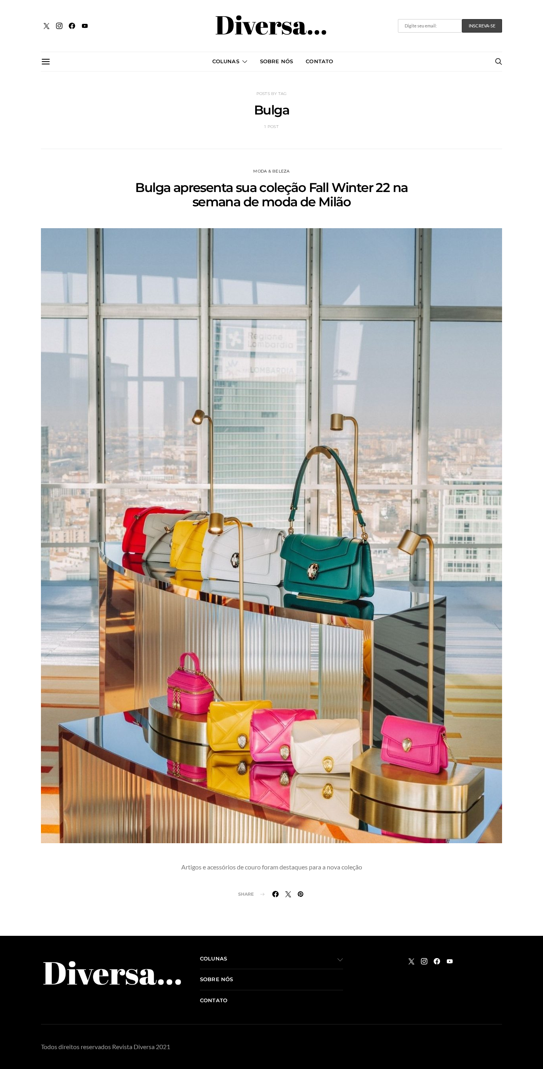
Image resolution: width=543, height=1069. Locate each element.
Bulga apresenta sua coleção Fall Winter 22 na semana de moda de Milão (271, 195)
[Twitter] (46, 26)
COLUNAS (225, 61)
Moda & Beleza (271, 171)
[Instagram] (59, 26)
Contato (319, 61)
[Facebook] (72, 26)
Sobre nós (276, 61)
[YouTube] (84, 26)
